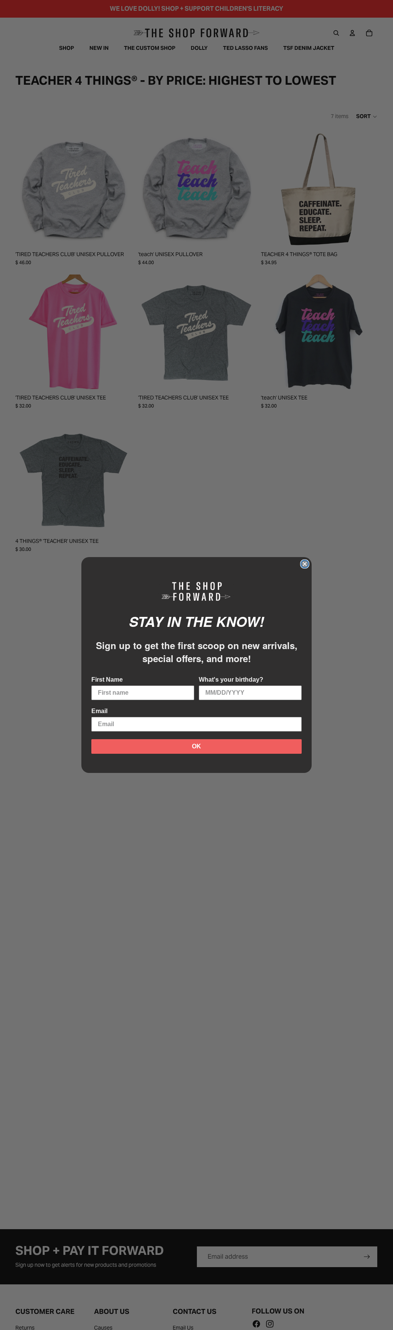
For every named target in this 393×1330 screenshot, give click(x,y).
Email (99, 711)
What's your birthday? (231, 679)
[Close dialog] (305, 564)
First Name (107, 679)
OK (196, 746)
